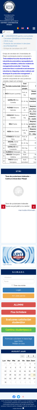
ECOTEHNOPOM (10, 46)
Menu (34, 28)
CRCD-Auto (8, 41)
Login (18, 290)
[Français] (27, 28)
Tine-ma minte (19, 285)
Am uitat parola (18, 296)
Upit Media (7, 264)
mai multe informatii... (27, 210)
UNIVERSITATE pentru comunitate (19, 36)
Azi (22, 356)
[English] (22, 28)
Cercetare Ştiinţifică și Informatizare (18, 38)
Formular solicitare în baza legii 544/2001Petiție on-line (18, 341)
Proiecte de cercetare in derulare (17, 43)
